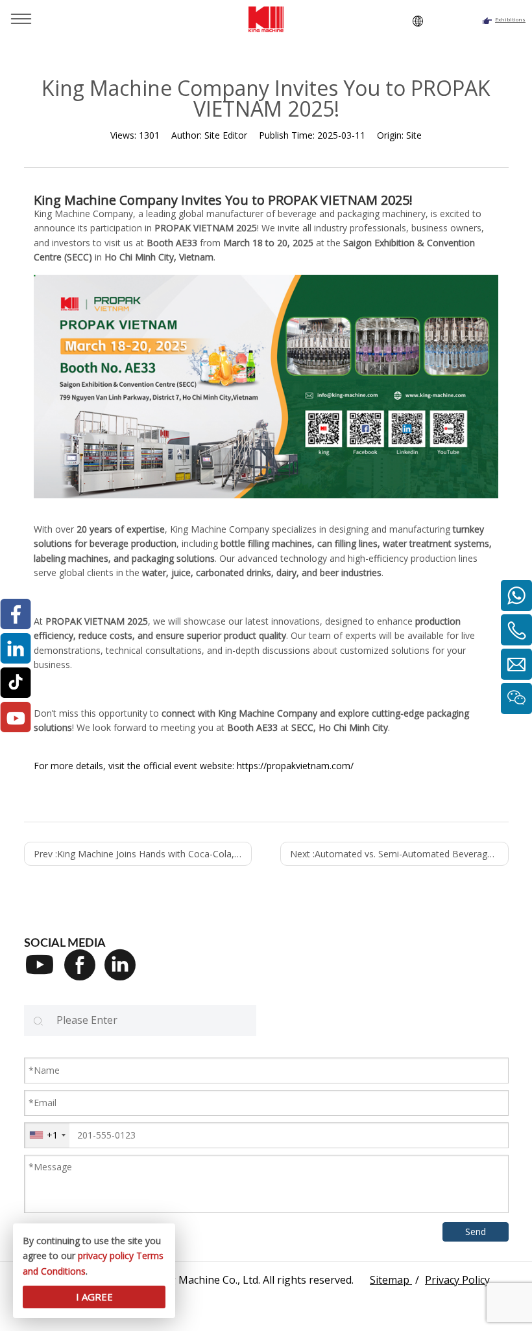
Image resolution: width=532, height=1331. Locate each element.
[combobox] (47, 1135)
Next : (399, 854)
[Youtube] (44, 973)
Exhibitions (510, 19)
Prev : (143, 854)
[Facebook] (84, 973)
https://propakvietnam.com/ (295, 765)
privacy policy (106, 1255)
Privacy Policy (457, 1280)
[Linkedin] (124, 973)
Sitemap (391, 1280)
